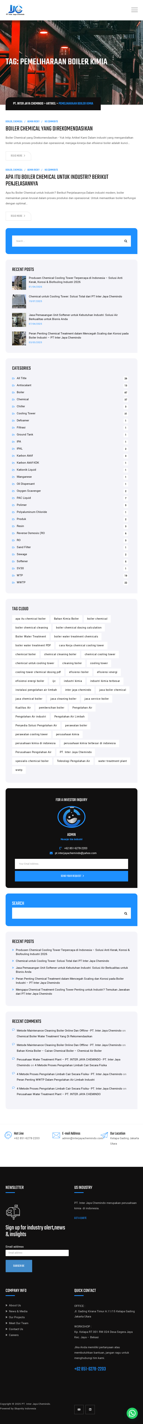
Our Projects (17, 1317)
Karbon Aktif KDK (28, 463)
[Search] (125, 241)
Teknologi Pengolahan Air (73, 761)
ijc (54, 681)
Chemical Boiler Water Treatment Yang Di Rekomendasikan (54, 1036)
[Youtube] (79, 1409)
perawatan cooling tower (31, 734)
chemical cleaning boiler (60, 654)
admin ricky (33, 122)
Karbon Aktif (25, 456)
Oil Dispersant (26, 484)
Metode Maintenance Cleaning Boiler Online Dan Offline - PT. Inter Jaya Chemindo (69, 1031)
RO (18, 540)
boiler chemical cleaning (31, 628)
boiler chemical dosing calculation (78, 628)
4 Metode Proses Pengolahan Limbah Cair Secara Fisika (71, 1065)
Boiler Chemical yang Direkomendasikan (49, 129)
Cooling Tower (26, 413)
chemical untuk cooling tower (34, 663)
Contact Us (16, 1329)
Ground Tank (25, 434)
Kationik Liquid (26, 470)
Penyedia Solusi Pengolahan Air (36, 725)
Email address (15, 1247)
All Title (21, 378)
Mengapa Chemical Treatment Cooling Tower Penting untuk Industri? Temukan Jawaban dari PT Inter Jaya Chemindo (73, 992)
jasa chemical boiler (28, 699)
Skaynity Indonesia (25, 1408)
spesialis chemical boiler (32, 761)
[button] (132, 1413)
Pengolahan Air (82, 708)
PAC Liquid (24, 498)
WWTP (21, 582)
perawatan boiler (76, 725)
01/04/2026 (35, 287)
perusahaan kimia (67, 734)
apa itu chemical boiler (30, 619)
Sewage (22, 554)
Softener (22, 561)
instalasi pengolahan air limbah (36, 690)
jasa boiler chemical (112, 690)
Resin (20, 526)
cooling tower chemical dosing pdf (38, 672)
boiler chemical (97, 619)
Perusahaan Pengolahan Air (33, 752)
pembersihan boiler (51, 708)
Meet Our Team (18, 1323)
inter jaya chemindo (78, 690)
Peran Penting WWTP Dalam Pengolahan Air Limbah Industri (56, 1080)
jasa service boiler (97, 699)
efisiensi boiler (79, 672)
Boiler (9, 122)
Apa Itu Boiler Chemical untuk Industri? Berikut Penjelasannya (57, 180)
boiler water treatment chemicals (76, 637)
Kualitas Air (23, 708)
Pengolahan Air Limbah (69, 717)
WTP (20, 575)
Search (18, 903)
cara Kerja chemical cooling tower (81, 645)
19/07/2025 (35, 301)
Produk (21, 519)
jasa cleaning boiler (63, 699)
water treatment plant (112, 761)
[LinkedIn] (90, 1409)
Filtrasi (21, 427)
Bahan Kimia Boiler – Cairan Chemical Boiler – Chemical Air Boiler (59, 1051)
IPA (19, 442)
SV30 (20, 568)
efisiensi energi (107, 672)
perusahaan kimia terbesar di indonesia (90, 743)
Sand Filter (24, 547)
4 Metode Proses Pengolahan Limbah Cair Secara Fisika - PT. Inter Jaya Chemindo (69, 1074)
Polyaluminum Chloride (32, 512)
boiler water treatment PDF (33, 645)
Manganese (24, 477)
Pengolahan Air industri (30, 717)
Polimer (22, 505)
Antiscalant (24, 385)
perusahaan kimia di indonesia (35, 743)
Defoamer (23, 420)
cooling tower (99, 663)
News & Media (18, 1311)
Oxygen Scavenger (29, 491)
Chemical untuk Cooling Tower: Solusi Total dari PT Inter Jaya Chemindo (75, 296)
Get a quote (80, 1218)
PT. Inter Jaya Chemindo (76, 752)
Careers (14, 1335)
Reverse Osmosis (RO (31, 533)
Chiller (21, 406)
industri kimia (73, 681)
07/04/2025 (35, 324)
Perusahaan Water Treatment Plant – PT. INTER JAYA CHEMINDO (59, 1094)
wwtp (18, 770)
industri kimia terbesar (105, 681)
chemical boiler (25, 654)
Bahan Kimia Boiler (66, 619)
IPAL (20, 449)
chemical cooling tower (100, 654)
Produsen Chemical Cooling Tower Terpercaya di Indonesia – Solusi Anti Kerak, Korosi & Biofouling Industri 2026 (76, 280)
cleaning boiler (72, 663)
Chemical (18, 122)
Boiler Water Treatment (30, 637)
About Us (15, 1305)
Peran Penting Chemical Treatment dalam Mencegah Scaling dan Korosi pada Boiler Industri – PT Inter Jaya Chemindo (78, 335)
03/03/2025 (35, 342)
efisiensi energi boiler (29, 681)
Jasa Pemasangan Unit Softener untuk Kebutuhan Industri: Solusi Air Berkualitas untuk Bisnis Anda (73, 317)
